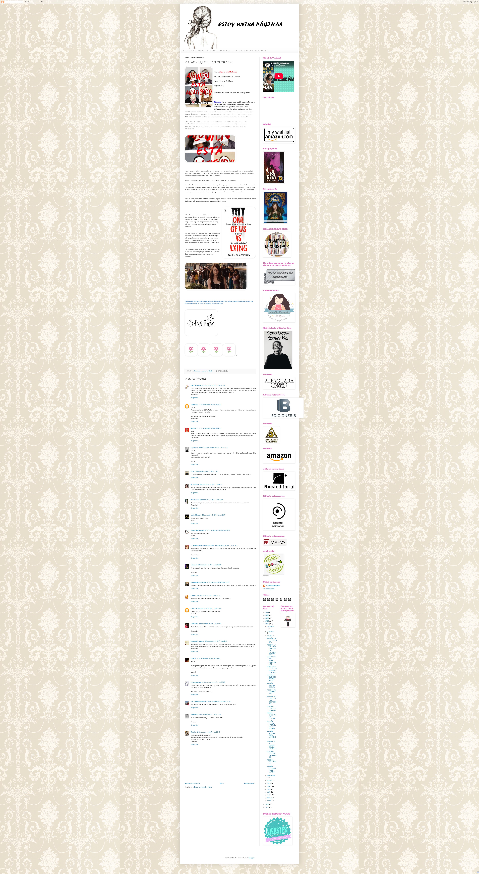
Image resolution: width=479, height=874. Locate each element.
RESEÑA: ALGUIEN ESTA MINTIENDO (271, 735)
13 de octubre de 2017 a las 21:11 (208, 595)
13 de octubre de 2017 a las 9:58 (211, 484)
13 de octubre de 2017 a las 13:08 (218, 530)
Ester (192, 471)
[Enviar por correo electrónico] (217, 371)
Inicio (222, 783)
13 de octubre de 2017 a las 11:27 (213, 515)
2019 (267, 618)
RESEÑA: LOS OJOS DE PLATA (271, 708)
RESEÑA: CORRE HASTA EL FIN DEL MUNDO (271, 725)
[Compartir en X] (222, 371)
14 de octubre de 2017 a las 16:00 (213, 682)
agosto (269, 780)
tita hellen (194, 715)
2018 (267, 621)
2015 (267, 807)
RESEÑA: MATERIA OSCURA (271, 685)
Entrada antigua (249, 783)
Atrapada (194, 565)
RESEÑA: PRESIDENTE (272, 762)
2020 (267, 615)
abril (269, 792)
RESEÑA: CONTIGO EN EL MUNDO (271, 769)
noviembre (270, 631)
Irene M (193, 658)
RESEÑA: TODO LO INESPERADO (271, 754)
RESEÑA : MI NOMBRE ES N (271, 692)
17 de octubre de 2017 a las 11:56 (209, 715)
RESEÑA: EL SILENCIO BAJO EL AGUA (271, 678)
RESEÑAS (211, 51)
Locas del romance (197, 641)
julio (268, 783)
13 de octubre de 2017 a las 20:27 (218, 582)
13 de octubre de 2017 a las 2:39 (210, 405)
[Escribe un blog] (219, 371)
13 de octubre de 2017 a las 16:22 (226, 545)
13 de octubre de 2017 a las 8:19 (216, 448)
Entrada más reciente (192, 783)
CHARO (193, 595)
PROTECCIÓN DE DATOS (193, 51)
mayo (269, 789)
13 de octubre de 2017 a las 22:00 (209, 608)
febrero (269, 798)
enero (269, 801)
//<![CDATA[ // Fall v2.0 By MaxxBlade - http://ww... (272, 669)
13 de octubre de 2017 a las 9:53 (206, 471)
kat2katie (194, 608)
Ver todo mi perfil (269, 589)
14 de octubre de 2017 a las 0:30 (210, 624)
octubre (270, 636)
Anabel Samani (196, 515)
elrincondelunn (196, 682)
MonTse (193, 732)
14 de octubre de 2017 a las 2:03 (216, 641)
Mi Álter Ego (195, 484)
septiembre (271, 776)
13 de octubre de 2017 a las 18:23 (209, 565)
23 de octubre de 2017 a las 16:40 (208, 732)
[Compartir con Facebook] (224, 371)
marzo (269, 795)
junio (269, 786)
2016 (267, 804)
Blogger (251, 858)
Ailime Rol (194, 405)
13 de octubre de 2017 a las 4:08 (210, 428)
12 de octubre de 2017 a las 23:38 (213, 385)
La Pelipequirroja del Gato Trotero (202, 545)
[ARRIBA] (478, 872)
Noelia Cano (195, 500)
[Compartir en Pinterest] (227, 371)
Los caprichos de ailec (199, 701)
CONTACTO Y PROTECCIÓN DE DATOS (250, 51)
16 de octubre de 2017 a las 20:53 (219, 701)
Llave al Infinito (196, 385)
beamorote (194, 624)
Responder (194, 398)
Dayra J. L (194, 428)
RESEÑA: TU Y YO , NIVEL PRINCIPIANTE (271, 660)
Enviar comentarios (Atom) (203, 787)
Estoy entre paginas (273, 585)
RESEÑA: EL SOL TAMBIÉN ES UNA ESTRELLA (272, 745)
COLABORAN (224, 51)
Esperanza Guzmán (197, 448)
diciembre (270, 626)
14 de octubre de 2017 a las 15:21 (208, 658)
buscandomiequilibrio (198, 530)
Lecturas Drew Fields (198, 582)
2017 (267, 624)
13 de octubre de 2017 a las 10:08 (211, 500)
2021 (267, 612)
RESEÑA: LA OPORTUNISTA (272, 640)
